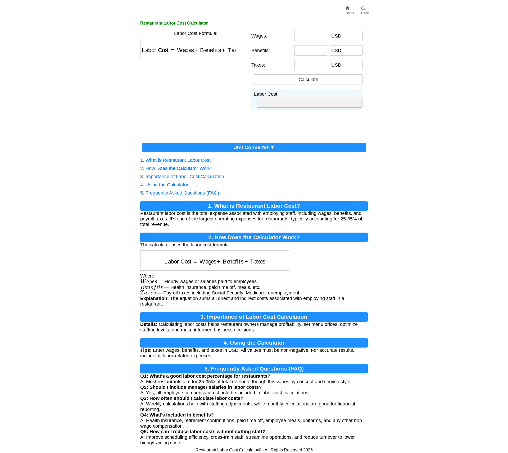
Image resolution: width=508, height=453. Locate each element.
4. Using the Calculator (164, 184)
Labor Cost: (266, 94)
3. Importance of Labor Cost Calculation (182, 176)
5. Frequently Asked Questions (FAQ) (179, 193)
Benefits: (260, 50)
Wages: (259, 36)
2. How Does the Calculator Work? (176, 168)
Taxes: (258, 65)
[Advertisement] (193, 99)
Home (350, 11)
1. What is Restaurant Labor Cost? (176, 160)
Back (365, 11)
